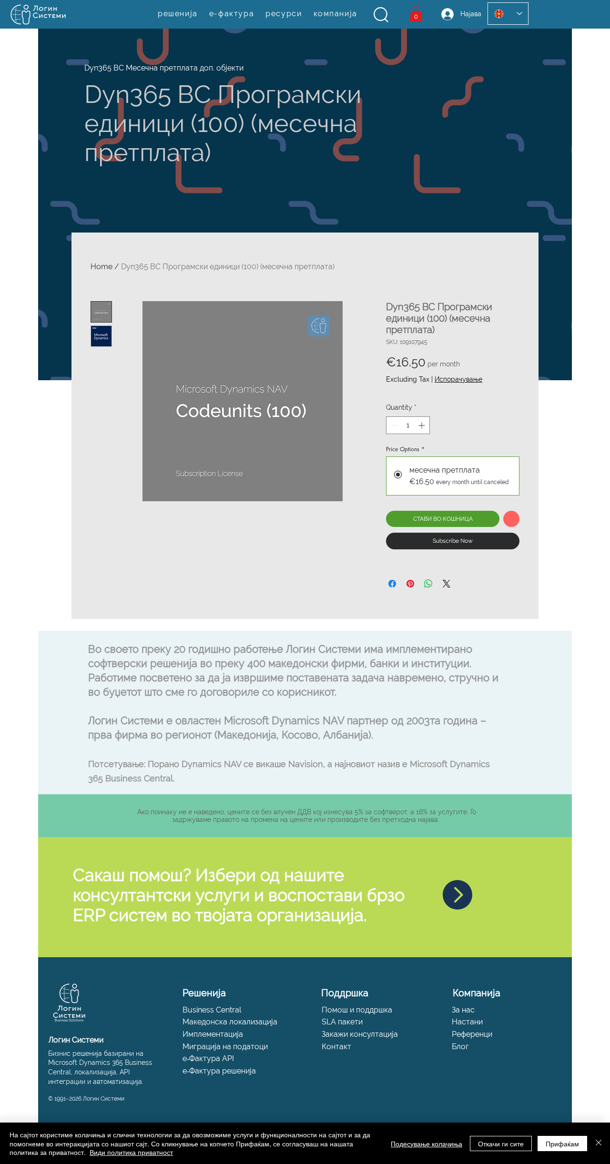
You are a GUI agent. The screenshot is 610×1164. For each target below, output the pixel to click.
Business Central (212, 1009)
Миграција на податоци (225, 1046)
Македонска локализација (230, 1021)
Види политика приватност (131, 1152)
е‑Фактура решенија (219, 1070)
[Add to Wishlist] (511, 519)
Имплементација (213, 1034)
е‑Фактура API (208, 1058)
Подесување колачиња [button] (426, 1143)
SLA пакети (342, 1021)
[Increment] (422, 425)
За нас (463, 1009)
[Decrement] (393, 425)
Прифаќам (562, 1143)
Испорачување (458, 379)
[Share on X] (446, 583)
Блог (460, 1046)
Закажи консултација (360, 1034)
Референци (472, 1034)
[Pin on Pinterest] (410, 583)
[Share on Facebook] (392, 583)
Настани (467, 1021)
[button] (381, 14)
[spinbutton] (408, 425)
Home (101, 266)
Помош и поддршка (357, 1009)
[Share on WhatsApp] (428, 583)
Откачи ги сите (501, 1143)
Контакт (336, 1046)
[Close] (598, 1143)
